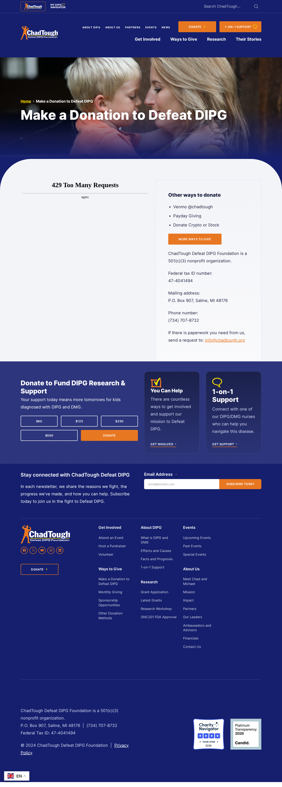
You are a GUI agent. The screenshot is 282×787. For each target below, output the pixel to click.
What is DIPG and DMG (154, 540)
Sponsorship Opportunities (109, 602)
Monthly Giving (110, 592)
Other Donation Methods (110, 615)
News (166, 27)
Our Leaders (192, 617)
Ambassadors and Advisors (197, 627)
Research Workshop (156, 609)
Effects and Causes (156, 551)
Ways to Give (183, 39)
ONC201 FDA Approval (159, 617)
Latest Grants (151, 600)
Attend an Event (110, 538)
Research (216, 39)
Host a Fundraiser (112, 546)
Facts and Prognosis (157, 559)
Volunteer (105, 554)
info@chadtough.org (225, 340)
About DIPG (91, 27)
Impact (188, 600)
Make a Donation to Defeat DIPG (113, 581)
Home (26, 101)
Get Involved (147, 39)
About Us (112, 27)
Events (151, 27)
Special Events (194, 554)
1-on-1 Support (152, 567)
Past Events (192, 546)
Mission (189, 592)
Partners (132, 27)
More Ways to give (195, 239)
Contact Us (192, 647)
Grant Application (154, 592)
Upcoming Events (197, 538)
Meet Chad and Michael (195, 581)
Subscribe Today (240, 484)
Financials (190, 638)
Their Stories (248, 39)
